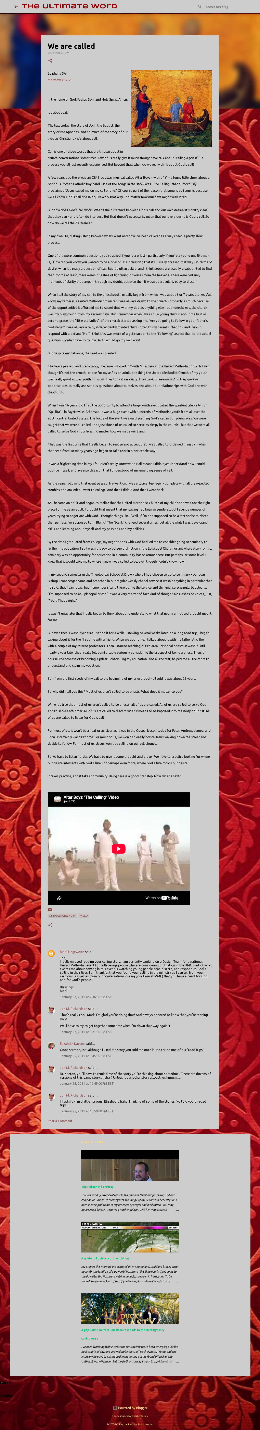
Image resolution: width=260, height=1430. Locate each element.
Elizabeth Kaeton (72, 1044)
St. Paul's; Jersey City (62, 915)
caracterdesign (140, 1416)
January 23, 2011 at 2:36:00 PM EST (86, 997)
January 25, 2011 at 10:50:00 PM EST (87, 1111)
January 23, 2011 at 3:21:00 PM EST (86, 1032)
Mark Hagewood (72, 952)
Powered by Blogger (132, 1408)
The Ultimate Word (69, 6)
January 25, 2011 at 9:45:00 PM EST (86, 1056)
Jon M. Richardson (73, 1009)
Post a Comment (60, 1121)
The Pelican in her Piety (97, 1186)
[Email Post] (50, 911)
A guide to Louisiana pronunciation (105, 1258)
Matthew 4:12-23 (60, 80)
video (84, 915)
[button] (50, 61)
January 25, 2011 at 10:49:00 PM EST (87, 1083)
